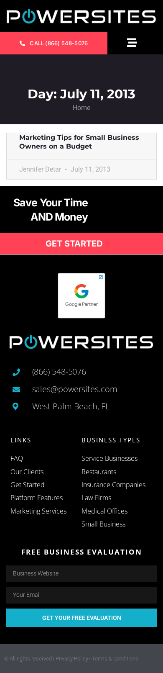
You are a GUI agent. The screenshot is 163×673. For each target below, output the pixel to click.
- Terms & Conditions (113, 658)
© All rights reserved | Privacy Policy (46, 658)
